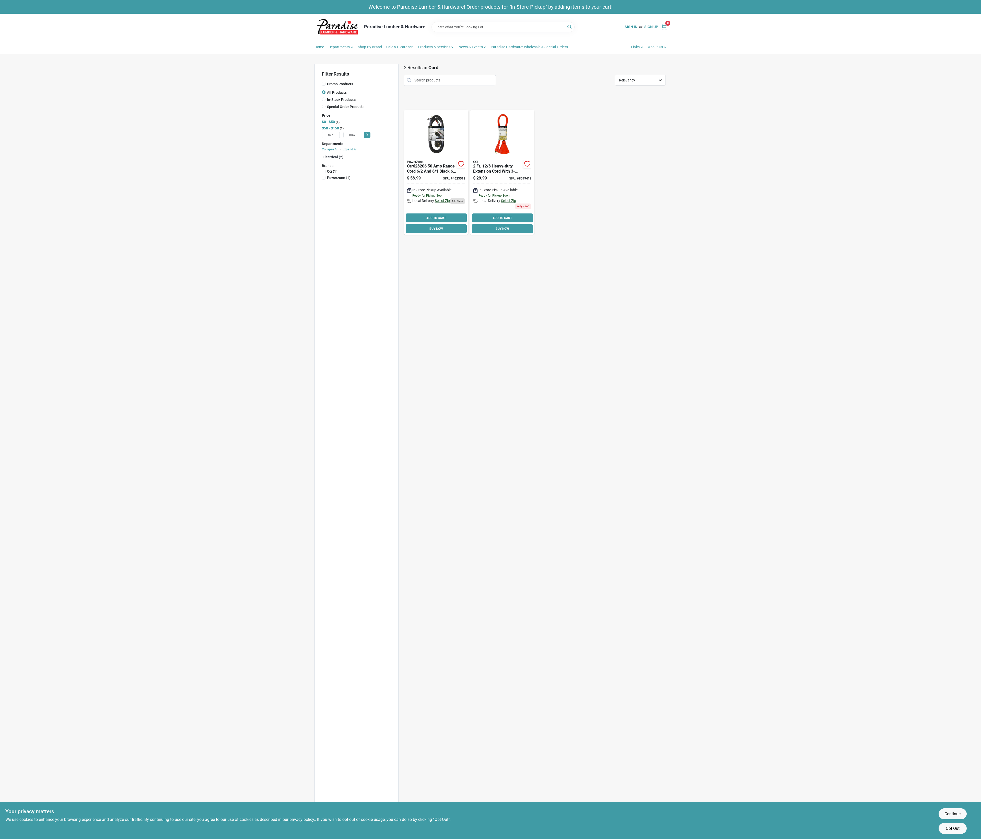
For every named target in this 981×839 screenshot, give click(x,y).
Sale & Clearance (399, 47)
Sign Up (651, 27)
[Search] (570, 26)
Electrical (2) (333, 157)
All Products (337, 92)
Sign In (631, 27)
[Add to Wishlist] (461, 164)
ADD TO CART (436, 218)
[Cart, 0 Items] (664, 27)
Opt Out (953, 828)
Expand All (350, 149)
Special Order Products (345, 106)
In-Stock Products (341, 99)
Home (319, 47)
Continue (952, 813)
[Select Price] (367, 135)
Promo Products (340, 84)
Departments (339, 47)
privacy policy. (302, 819)
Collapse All (330, 149)
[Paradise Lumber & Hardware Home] (337, 27)
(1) (332, 171)
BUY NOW (436, 229)
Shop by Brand (370, 47)
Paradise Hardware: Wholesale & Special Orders (529, 47)
